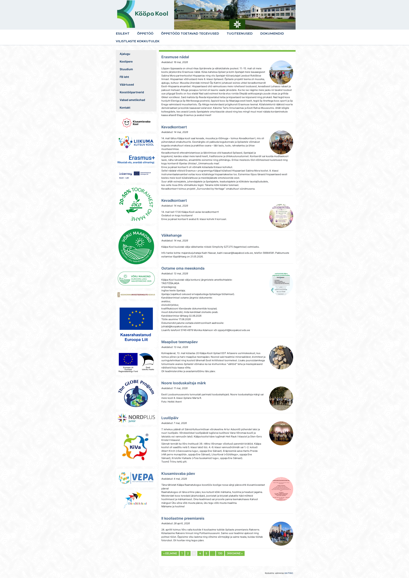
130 (220, 553)
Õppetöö (145, 33)
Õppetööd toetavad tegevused (190, 33)
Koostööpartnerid (132, 92)
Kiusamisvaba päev (178, 473)
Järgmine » (235, 553)
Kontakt (125, 107)
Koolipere (126, 61)
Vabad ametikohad (132, 100)
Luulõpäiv (169, 418)
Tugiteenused (240, 33)
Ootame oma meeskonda (182, 268)
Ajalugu (125, 54)
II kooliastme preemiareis (182, 518)
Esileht (122, 33)
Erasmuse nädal (175, 57)
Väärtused (127, 84)
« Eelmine (170, 553)
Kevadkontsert (174, 127)
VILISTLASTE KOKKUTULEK (137, 41)
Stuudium (126, 69)
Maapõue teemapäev (179, 342)
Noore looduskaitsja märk (183, 383)
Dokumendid (272, 33)
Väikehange (171, 235)
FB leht (124, 77)
